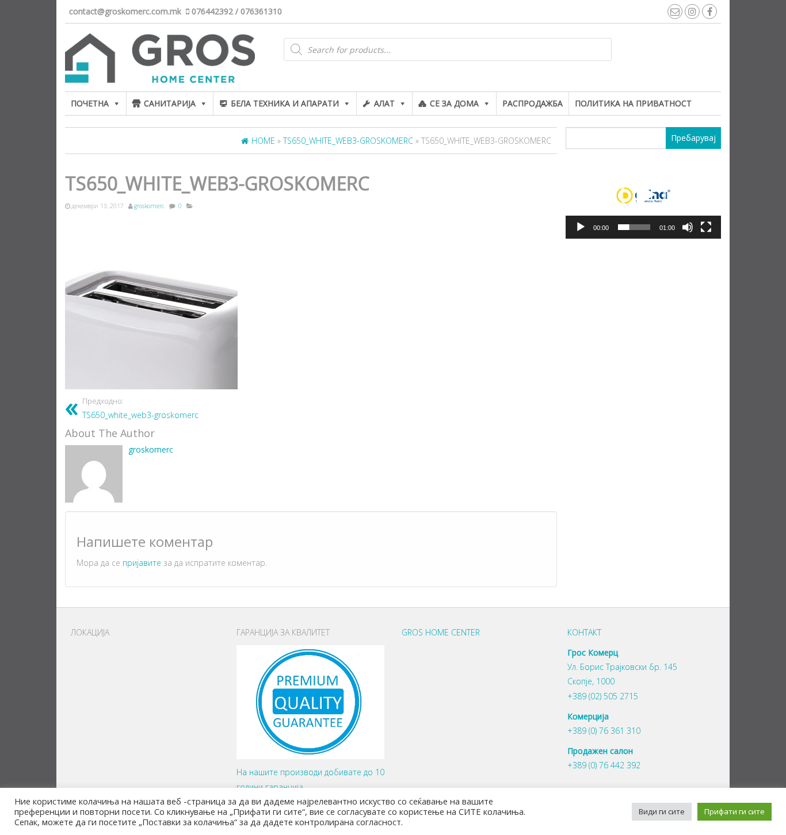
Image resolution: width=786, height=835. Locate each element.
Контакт (584, 632)
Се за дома (454, 103)
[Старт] (580, 227)
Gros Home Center (441, 632)
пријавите (142, 562)
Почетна (90, 103)
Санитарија (170, 103)
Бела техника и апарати (285, 103)
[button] (643, 195)
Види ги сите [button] (662, 811)
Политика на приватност (633, 103)
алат (384, 103)
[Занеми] (687, 227)
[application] (643, 195)
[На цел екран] (706, 227)
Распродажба (532, 103)
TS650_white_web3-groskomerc (140, 408)
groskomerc (149, 206)
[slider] (634, 227)
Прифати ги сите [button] (734, 811)
